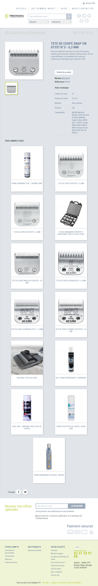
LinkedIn (87, 21)
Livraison (54, 550)
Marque (58, 78)
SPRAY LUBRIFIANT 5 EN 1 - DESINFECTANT (27, 183)
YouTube (89, 16)
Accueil (21, 8)
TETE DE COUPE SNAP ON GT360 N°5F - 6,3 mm (27, 282)
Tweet (25, 491)
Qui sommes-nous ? (44, 8)
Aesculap (66, 78)
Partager (18, 491)
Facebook (79, 16)
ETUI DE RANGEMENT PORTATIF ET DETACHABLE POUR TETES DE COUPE (71, 233)
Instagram (82, 21)
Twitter (84, 16)
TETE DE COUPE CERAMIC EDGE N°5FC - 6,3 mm (71, 330)
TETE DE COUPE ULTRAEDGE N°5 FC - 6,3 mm (27, 329)
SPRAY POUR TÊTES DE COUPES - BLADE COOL (71, 427)
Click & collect (56, 569)
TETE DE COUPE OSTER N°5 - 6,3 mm (71, 183)
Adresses (8, 559)
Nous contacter (83, 8)
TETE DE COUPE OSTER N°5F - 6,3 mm (27, 232)
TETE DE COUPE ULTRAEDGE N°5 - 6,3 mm (71, 281)
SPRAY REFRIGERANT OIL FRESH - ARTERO (49, 475)
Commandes (9, 556)
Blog (64, 8)
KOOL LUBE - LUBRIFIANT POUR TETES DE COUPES (27, 427)
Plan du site (55, 575)
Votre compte (12, 547)
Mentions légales (57, 553)
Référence (59, 82)
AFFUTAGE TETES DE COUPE (27, 378)
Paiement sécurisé (80, 526)
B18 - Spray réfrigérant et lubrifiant (71, 378)
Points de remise (11, 562)
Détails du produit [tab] (64, 72)
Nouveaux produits (34, 550)
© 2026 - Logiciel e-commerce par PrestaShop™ (62, 582)
